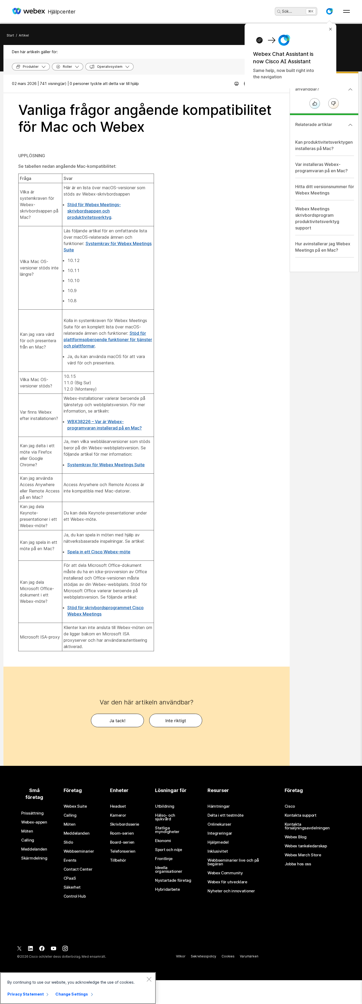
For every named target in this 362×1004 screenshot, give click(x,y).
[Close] (149, 979)
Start (10, 35)
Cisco (290, 806)
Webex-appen (34, 822)
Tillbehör (118, 860)
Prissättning (32, 813)
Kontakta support (300, 815)
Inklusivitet (218, 851)
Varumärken (249, 956)
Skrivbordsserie (124, 824)
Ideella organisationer (168, 869)
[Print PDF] (236, 83)
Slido (68, 842)
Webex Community (225, 873)
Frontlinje (164, 859)
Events (70, 860)
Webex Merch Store (303, 855)
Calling (27, 840)
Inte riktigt (175, 720)
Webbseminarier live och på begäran (233, 862)
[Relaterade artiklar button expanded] (350, 125)
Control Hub (75, 896)
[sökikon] (279, 11)
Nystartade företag (173, 880)
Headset (118, 806)
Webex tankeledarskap (306, 846)
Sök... (287, 11)
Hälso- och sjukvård (165, 817)
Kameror (118, 815)
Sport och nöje (168, 850)
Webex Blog (296, 837)
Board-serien (122, 842)
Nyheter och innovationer (231, 891)
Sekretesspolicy (203, 956)
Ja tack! (117, 720)
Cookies (228, 956)
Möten (27, 831)
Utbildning (164, 806)
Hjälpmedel (218, 842)
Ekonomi (163, 841)
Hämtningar (219, 806)
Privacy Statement (25, 994)
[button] (329, 11)
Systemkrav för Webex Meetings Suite (106, 464)
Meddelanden (34, 849)
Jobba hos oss (298, 864)
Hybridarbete (167, 889)
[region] (78, 988)
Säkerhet (72, 887)
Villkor (181, 956)
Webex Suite (75, 806)
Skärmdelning (34, 858)
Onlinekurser (219, 824)
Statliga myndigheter (167, 830)
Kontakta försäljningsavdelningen (307, 826)
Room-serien (122, 833)
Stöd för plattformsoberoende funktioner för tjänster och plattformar (108, 340)
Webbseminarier (79, 851)
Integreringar (220, 833)
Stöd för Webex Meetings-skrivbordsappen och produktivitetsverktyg (94, 211)
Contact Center (78, 869)
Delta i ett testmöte (226, 815)
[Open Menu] (346, 11)
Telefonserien (122, 851)
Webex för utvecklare (227, 882)
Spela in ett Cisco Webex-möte (98, 551)
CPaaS (70, 878)
